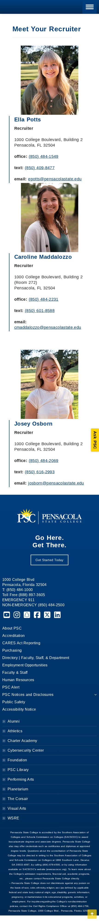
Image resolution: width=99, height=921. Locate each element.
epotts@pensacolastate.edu (55, 179)
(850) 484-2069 (43, 460)
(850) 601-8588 (40, 310)
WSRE (13, 818)
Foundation (17, 760)
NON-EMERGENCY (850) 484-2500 (33, 605)
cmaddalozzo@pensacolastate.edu (47, 327)
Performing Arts (21, 779)
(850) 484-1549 (43, 156)
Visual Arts (17, 808)
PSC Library (18, 770)
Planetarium (18, 789)
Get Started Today (49, 560)
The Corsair (18, 799)
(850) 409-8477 (40, 167)
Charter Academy (22, 741)
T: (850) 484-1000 (17, 590)
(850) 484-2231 (43, 299)
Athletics (15, 731)
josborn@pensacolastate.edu (56, 483)
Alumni (14, 721)
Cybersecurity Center (26, 750)
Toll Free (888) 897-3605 (23, 595)
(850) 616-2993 (40, 472)
